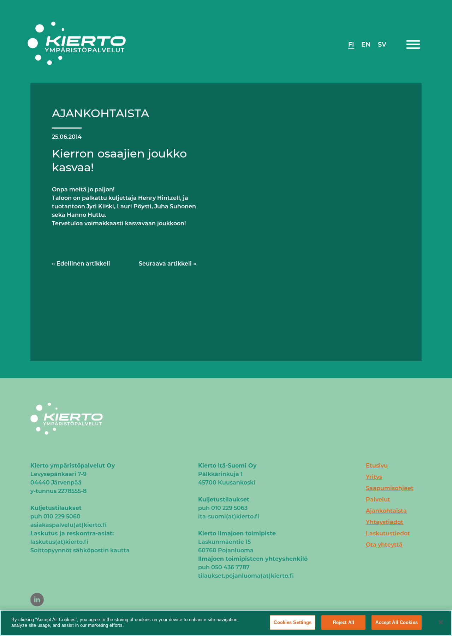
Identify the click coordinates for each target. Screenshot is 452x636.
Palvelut (378, 499)
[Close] (440, 622)
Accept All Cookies (396, 622)
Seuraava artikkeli (165, 263)
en (366, 44)
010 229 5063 (229, 508)
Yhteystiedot (384, 522)
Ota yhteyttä (384, 544)
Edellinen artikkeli (83, 263)
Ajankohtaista (386, 510)
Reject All (343, 622)
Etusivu (377, 465)
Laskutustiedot (388, 533)
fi (351, 44)
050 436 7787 (230, 567)
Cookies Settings (292, 622)
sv (382, 44)
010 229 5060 (62, 516)
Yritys (374, 477)
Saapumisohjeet (390, 488)
